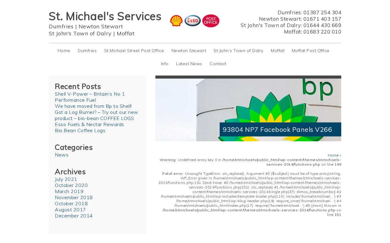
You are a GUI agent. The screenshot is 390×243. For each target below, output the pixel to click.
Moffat (125, 33)
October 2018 (71, 203)
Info (165, 63)
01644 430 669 (322, 25)
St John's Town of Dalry (80, 33)
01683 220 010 (322, 31)
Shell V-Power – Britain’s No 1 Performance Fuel (90, 97)
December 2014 (74, 216)
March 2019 (69, 191)
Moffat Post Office (311, 50)
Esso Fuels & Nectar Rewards (89, 124)
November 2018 (74, 197)
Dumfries (61, 26)
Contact (218, 63)
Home (64, 50)
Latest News (189, 63)
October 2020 (71, 185)
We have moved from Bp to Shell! (93, 106)
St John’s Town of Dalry (239, 50)
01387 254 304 (322, 12)
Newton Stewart (101, 26)
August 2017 (70, 209)
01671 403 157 (322, 19)
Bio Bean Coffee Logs (80, 130)
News (62, 155)
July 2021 (66, 179)
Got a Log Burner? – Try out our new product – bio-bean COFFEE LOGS (96, 115)
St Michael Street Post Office (134, 50)
